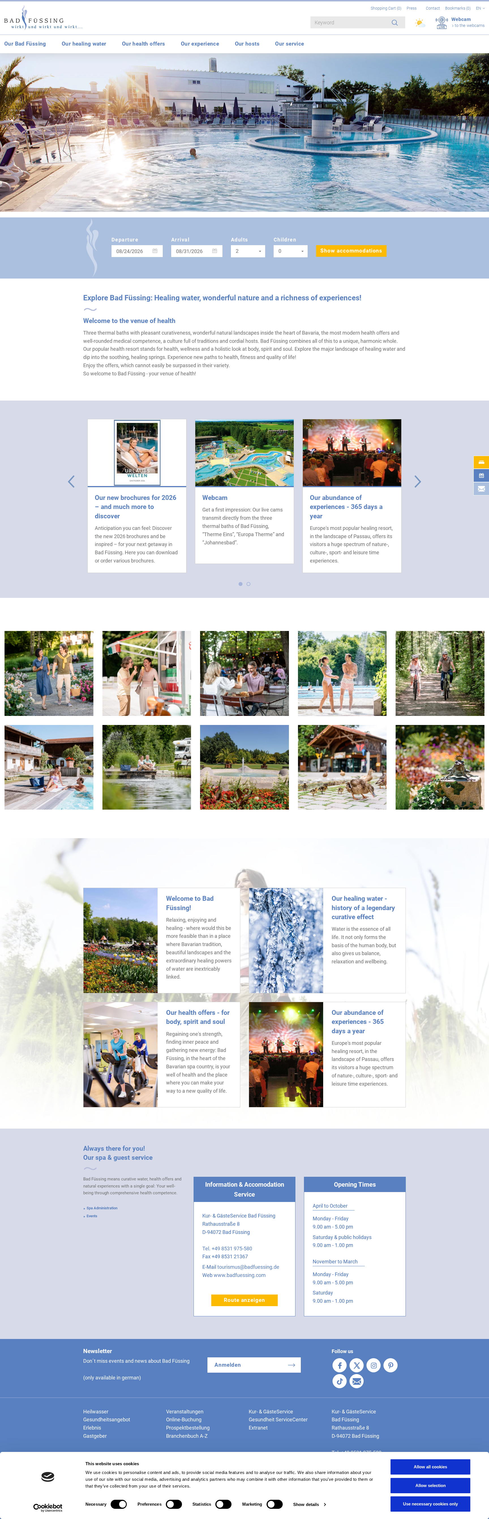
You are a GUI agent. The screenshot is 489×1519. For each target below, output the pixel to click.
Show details (306, 1504)
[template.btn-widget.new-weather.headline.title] (420, 25)
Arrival (180, 240)
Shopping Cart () (386, 8)
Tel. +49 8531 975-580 (227, 1248)
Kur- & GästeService (271, 1412)
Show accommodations (351, 250)
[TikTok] (340, 1381)
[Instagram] (373, 1365)
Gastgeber (95, 1436)
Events (92, 1216)
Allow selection (430, 1485)
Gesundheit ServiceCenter (278, 1419)
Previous (71, 481)
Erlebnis (92, 1428)
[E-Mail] (356, 1381)
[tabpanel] (137, 496)
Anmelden (228, 1365)
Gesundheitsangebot (106, 1419)
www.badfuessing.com (240, 1275)
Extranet (258, 1428)
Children (285, 240)
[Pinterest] (390, 1365)
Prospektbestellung (188, 1428)
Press (412, 8)
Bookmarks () (458, 8)
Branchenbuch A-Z (187, 1436)
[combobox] (248, 251)
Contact (433, 8)
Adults (239, 240)
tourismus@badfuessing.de (248, 1267)
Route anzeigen (244, 1300)
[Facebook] (340, 1365)
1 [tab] (242, 585)
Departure (124, 240)
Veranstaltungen (184, 1412)
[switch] (174, 1504)
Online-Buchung (183, 1419)
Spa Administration (102, 1208)
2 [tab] (250, 585)
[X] (356, 1365)
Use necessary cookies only (430, 1503)
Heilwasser (95, 1412)
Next (418, 481)
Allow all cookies (430, 1466)
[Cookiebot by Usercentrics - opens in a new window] (48, 1508)
